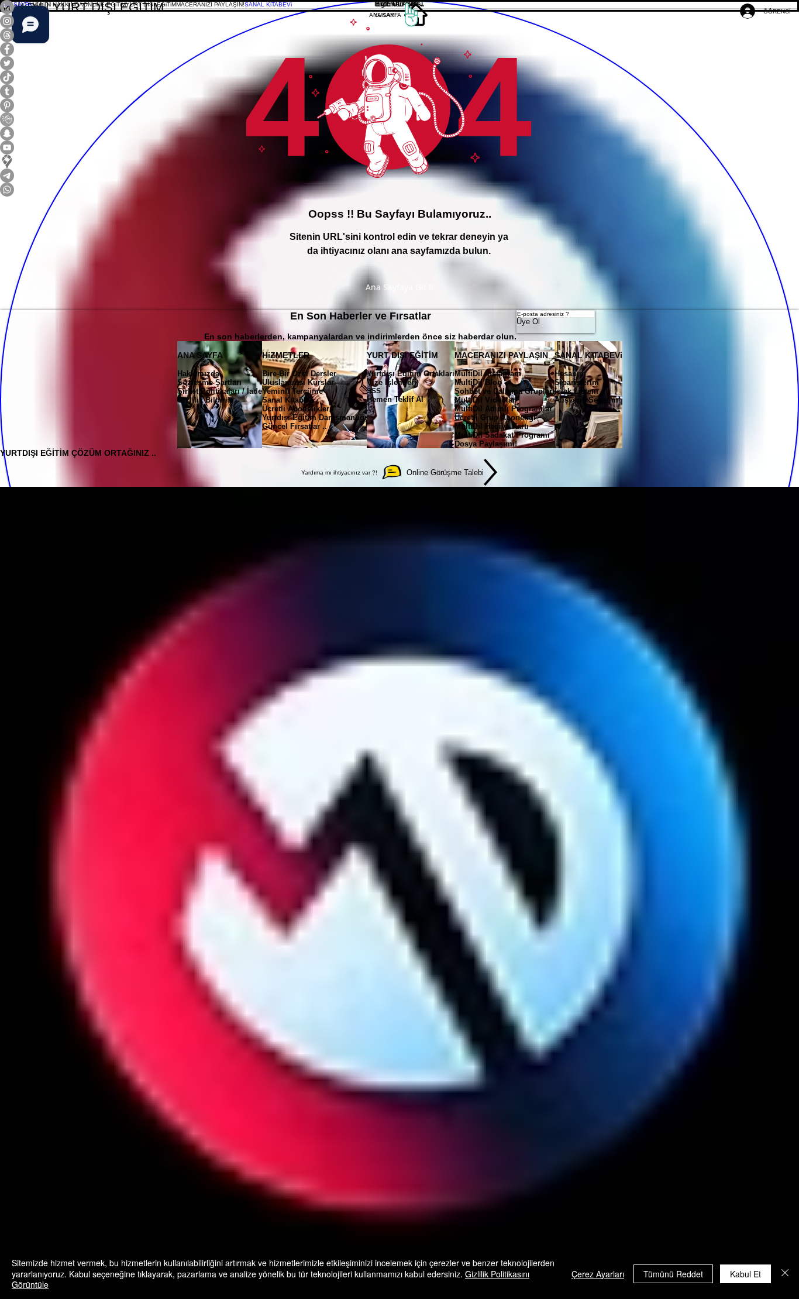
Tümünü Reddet (673, 1274)
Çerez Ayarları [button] (597, 1274)
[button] (57, 4)
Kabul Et (745, 1274)
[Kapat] (785, 1273)
